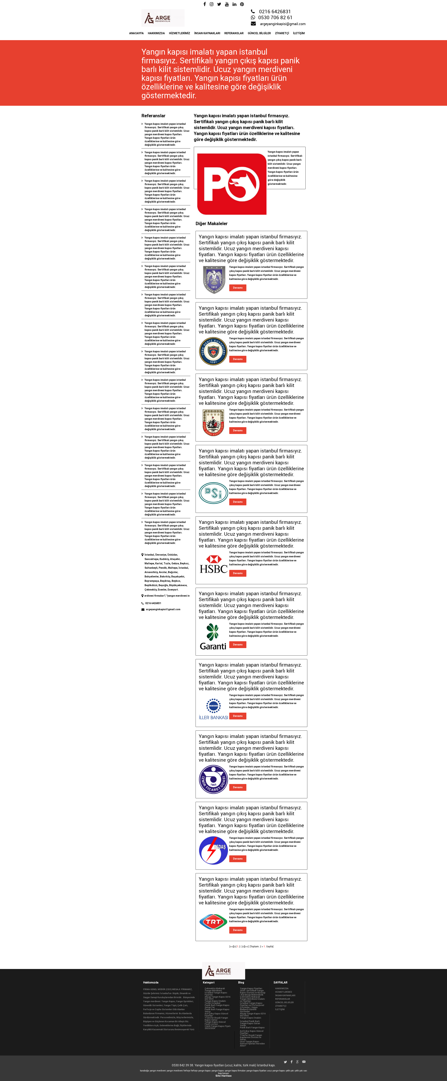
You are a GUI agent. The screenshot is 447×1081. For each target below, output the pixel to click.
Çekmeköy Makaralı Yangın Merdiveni (215, 989)
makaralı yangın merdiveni (186, 595)
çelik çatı (290, 1070)
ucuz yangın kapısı (276, 1070)
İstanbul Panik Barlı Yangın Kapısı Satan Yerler (250, 1023)
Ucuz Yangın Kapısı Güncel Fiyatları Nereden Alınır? (252, 1043)
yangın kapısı (204, 1070)
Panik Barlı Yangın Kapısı (252, 1027)
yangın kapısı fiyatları (256, 1070)
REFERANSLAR (234, 33)
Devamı (238, 287)
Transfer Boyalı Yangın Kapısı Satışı (216, 1019)
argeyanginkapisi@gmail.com (283, 24)
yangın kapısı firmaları (235, 1070)
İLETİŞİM (299, 33)
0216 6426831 (275, 11)
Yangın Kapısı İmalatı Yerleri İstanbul (215, 1002)
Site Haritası (223, 1075)
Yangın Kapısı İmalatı (250, 1018)
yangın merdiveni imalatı (154, 595)
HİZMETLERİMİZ (179, 33)
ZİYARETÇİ (282, 33)
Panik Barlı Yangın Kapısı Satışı (217, 1010)
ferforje (187, 1070)
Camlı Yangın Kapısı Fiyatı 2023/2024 (217, 1027)
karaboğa (144, 1070)
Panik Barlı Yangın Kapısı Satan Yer (217, 1006)
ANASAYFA (136, 33)
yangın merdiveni (158, 1070)
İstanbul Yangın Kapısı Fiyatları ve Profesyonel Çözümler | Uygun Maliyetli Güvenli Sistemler (252, 1007)
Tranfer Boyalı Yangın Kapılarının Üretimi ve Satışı (251, 1037)
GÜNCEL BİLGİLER (259, 33)
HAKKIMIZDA (156, 33)
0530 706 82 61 (275, 17)
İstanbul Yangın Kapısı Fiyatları (216, 993)
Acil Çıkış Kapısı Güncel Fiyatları (216, 1014)
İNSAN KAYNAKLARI (207, 33)
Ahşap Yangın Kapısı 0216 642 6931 (217, 998)
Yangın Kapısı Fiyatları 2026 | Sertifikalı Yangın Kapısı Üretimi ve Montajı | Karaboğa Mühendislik (252, 991)
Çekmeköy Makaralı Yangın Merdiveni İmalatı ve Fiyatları (252, 999)
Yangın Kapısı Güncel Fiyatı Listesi (215, 1023)
